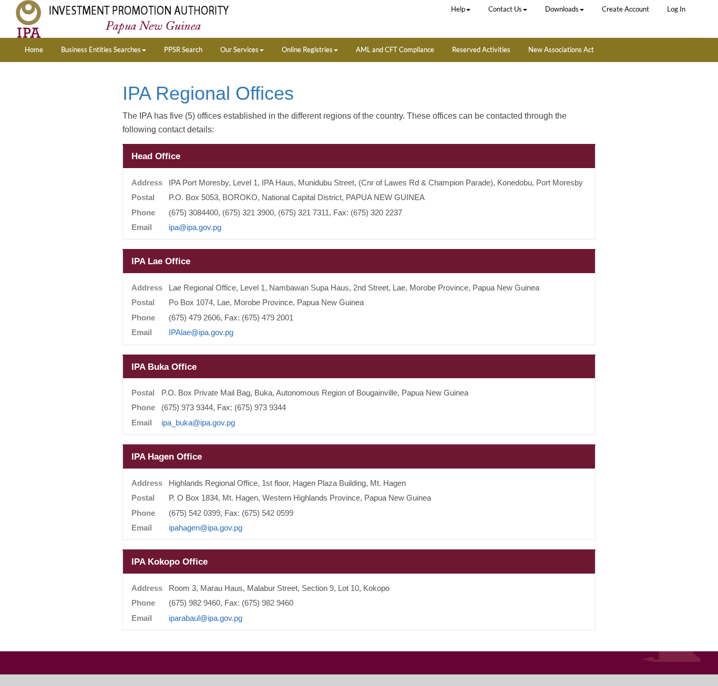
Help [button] (458, 9)
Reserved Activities (481, 49)
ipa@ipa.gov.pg (195, 227)
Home (34, 49)
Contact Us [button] (505, 9)
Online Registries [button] (307, 49)
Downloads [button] (562, 9)
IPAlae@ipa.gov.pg (201, 332)
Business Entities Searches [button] (101, 49)
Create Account (625, 9)
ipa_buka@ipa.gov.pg (198, 423)
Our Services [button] (239, 49)
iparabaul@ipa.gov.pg (205, 618)
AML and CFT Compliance (395, 49)
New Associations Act (561, 49)
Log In (676, 9)
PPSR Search (183, 49)
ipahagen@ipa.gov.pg (205, 528)
